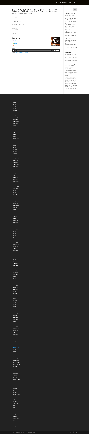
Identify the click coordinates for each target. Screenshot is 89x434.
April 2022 (15, 196)
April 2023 (15, 173)
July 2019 (14, 254)
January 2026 (15, 114)
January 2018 (15, 287)
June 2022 (15, 192)
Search (75, 9)
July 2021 (14, 209)
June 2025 (15, 127)
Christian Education (16, 368)
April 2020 (15, 237)
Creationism (15, 375)
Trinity (14, 420)
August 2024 (15, 143)
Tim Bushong (68, 70)
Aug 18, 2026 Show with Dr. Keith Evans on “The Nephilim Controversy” (71, 28)
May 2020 (15, 235)
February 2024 (15, 155)
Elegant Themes (20, 432)
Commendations (63, 2)
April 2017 (15, 304)
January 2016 (15, 326)
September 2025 (16, 121)
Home (57, 2)
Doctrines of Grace (16, 379)
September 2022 (16, 186)
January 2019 (15, 265)
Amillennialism (15, 353)
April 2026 (15, 108)
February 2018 (15, 285)
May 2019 (15, 257)
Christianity (15, 369)
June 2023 (15, 170)
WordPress (32, 432)
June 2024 (15, 147)
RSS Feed (16, 44)
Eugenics (14, 386)
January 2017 (15, 310)
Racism (14, 405)
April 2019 (15, 259)
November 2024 (16, 138)
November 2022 (16, 183)
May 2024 (15, 149)
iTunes (15, 40)
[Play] (13, 50)
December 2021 (16, 201)
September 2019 (16, 250)
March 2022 (15, 198)
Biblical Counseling (16, 362)
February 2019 (15, 263)
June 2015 (15, 339)
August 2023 (15, 166)
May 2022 (15, 194)
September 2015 (16, 334)
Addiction (14, 351)
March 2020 (15, 239)
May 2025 (15, 128)
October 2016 (15, 315)
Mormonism (15, 392)
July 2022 (14, 190)
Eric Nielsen (15, 13)
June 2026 (15, 104)
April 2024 (15, 151)
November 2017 (16, 291)
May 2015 (15, 341)
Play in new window (19, 52)
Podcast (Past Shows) (28, 13)
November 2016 (16, 313)
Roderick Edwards (68, 64)
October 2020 (15, 226)
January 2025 (15, 136)
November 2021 (16, 203)
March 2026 (15, 110)
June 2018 (15, 278)
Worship (14, 425)
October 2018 (15, 270)
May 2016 (15, 323)
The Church (15, 416)
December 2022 (16, 181)
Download (26, 52)
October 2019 (15, 248)
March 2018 (15, 283)
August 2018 (15, 274)
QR (74, 2)
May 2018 (15, 280)
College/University (16, 371)
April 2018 (15, 282)
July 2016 (14, 321)
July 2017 (14, 298)
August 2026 (15, 100)
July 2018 (14, 276)
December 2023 (16, 158)
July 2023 (14, 168)
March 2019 (15, 261)
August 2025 (15, 123)
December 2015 (16, 328)
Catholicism (15, 366)
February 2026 (15, 112)
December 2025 (16, 115)
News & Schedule (16, 394)
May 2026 (15, 106)
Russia (14, 409)
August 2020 (15, 229)
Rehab (14, 407)
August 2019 (15, 252)
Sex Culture (15, 412)
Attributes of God (16, 358)
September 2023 (16, 164)
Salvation (14, 411)
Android (15, 43)
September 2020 (16, 227)
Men (13, 390)
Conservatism (15, 373)
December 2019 (16, 244)
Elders (14, 381)
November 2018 (16, 268)
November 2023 (16, 160)
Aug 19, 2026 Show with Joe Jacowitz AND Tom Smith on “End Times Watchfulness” (71, 23)
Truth (14, 422)
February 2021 (15, 218)
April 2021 (15, 214)
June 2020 (15, 233)
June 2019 (15, 255)
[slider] (57, 50)
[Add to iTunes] (13, 40)
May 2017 (15, 302)
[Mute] (55, 50)
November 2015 (16, 330)
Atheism (14, 356)
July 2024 (14, 145)
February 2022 (15, 199)
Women (14, 424)
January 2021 (15, 220)
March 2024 (15, 153)
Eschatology (15, 384)
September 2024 (16, 142)
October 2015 (15, 332)
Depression (15, 377)
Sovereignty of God (16, 414)
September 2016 (16, 317)
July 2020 (14, 231)
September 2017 (16, 295)
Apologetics (15, 355)
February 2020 (15, 240)
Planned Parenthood (17, 396)
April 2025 (15, 130)
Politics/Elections (16, 399)
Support (70, 2)
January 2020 (15, 242)
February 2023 (15, 177)
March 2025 (15, 132)
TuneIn (15, 41)
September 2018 (16, 272)
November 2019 (16, 246)
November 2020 (16, 224)
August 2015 (15, 336)
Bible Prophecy (16, 360)
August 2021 (15, 207)
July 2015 (14, 338)
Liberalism (15, 388)
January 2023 (15, 179)
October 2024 (15, 140)
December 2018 (16, 267)
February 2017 (15, 308)
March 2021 (15, 216)
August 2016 (15, 319)
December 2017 (16, 289)
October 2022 (15, 185)
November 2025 (16, 117)
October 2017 (15, 293)
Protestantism (15, 403)
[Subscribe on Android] (13, 43)
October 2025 (15, 119)
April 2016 (15, 324)
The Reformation (16, 418)
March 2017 (15, 306)
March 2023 (15, 175)
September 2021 (16, 205)
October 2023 (15, 162)
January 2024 (15, 156)
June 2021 (15, 211)
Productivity (15, 401)
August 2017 (15, 296)
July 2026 (14, 102)
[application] (36, 50)
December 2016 (16, 311)
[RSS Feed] (13, 44)
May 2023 (15, 171)
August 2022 (15, 188)
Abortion (14, 349)
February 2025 (15, 134)
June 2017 (15, 300)
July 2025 (14, 125)
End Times (15, 383)
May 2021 (15, 212)
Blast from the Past (16, 364)
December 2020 (16, 222)
